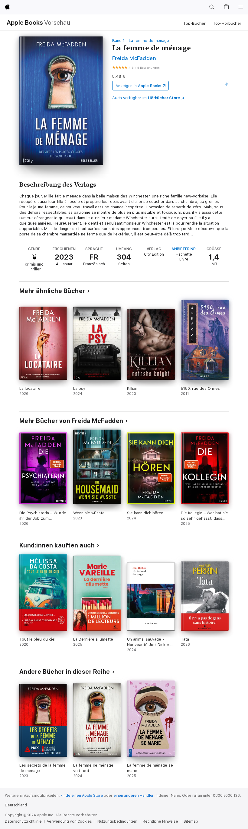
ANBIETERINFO (184, 249)
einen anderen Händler (133, 795)
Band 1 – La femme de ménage (140, 40)
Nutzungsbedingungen (117, 821)
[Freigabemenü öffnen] (226, 85)
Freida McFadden (134, 58)
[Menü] (240, 7)
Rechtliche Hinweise (160, 821)
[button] (211, 7)
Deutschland (16, 805)
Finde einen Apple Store (81, 795)
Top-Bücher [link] (194, 23)
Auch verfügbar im (146, 98)
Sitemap (191, 821)
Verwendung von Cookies (69, 821)
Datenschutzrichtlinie (23, 821)
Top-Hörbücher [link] (227, 23)
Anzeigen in (139, 86)
